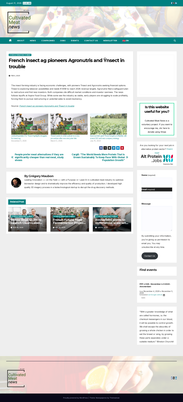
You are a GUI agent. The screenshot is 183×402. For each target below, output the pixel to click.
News (33, 40)
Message (146, 203)
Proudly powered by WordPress (75, 398)
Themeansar (114, 398)
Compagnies (48, 40)
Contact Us (91, 40)
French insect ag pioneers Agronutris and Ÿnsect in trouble (46, 106)
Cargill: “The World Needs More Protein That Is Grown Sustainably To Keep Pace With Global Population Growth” (98, 157)
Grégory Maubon (41, 176)
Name (148, 175)
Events (75, 40)
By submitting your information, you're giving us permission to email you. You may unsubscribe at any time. (156, 241)
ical (149, 295)
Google (153, 295)
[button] (175, 40)
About (21, 40)
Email (148, 189)
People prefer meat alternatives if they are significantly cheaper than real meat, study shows (39, 157)
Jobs (62, 40)
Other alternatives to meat (20, 55)
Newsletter (110, 40)
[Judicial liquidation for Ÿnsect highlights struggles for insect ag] (29, 124)
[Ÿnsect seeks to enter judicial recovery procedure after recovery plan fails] (69, 124)
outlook (159, 295)
